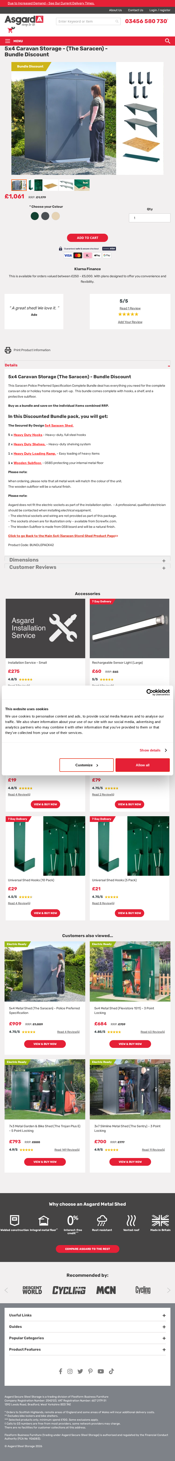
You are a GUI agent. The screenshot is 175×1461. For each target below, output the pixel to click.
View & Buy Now (45, 804)
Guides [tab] (15, 1326)
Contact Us (135, 10)
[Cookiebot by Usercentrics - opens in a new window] (150, 692)
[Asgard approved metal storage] (32, 1290)
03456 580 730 (146, 21)
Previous (6, 1290)
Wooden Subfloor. (28, 463)
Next (168, 1290)
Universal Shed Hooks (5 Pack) (114, 880)
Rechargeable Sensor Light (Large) (117, 663)
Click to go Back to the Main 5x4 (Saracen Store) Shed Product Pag (61, 536)
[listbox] (46, 215)
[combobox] (88, 21)
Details (11, 364)
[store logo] (29, 21)
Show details (150, 750)
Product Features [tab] (25, 1349)
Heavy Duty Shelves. (30, 444)
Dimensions (24, 559)
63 (153, 1032)
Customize (84, 765)
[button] (35, 185)
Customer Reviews (32, 566)
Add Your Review (130, 322)
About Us (115, 10)
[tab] (87, 364)
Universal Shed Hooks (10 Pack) (31, 880)
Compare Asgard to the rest (87, 1249)
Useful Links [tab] (20, 1315)
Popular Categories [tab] (26, 1338)
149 (67, 1149)
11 (153, 1149)
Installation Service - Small (27, 663)
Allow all (142, 765)
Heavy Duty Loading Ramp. (35, 453)
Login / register (159, 10)
